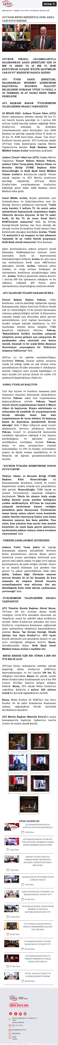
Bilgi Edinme (16, 1033)
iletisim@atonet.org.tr (19, 1030)
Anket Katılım (14, 1038)
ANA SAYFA (7, 10)
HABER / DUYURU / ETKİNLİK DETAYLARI (31, 10)
